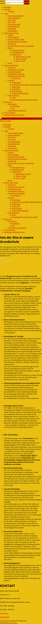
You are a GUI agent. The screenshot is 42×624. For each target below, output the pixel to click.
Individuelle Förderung (16, 74)
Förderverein (16, 54)
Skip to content (5, 121)
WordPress (13, 623)
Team (6, 14)
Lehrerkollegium (14, 18)
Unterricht (11, 67)
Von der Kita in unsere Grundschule (21, 46)
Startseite (7, 7)
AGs (13, 108)
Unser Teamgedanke (15, 16)
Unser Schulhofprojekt (20, 93)
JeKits (14, 98)
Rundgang (15, 106)
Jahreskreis (12, 44)
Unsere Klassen (9, 113)
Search (2, 1)
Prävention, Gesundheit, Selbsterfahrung (27, 85)
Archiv (10, 63)
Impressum (4, 613)
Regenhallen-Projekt (23, 57)
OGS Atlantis (12, 104)
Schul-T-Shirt (20, 61)
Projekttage (16, 82)
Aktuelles (7, 9)
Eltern (10, 48)
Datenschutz (4, 617)
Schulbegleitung (14, 26)
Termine (11, 11)
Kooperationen (13, 95)
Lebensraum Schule (11, 33)
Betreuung (8, 102)
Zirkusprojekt (17, 91)
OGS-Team (12, 20)
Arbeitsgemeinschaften (16, 76)
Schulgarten (16, 78)
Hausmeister (12, 31)
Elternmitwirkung (18, 50)
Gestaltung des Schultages (17, 42)
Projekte (11, 80)
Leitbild (10, 35)
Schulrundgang (13, 37)
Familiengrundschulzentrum (14, 115)
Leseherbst (16, 89)
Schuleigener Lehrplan (16, 70)
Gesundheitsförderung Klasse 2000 (25, 100)
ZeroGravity (4, 621)
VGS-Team (12, 22)
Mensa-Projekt (21, 59)
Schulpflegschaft (18, 52)
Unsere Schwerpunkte (16, 39)
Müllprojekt (16, 87)
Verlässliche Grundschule (17, 110)
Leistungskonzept (14, 72)
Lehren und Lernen (11, 65)
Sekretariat (12, 29)
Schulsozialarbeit (14, 24)
